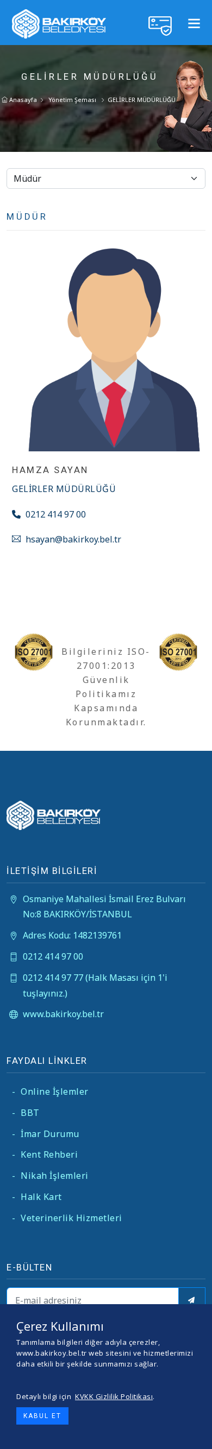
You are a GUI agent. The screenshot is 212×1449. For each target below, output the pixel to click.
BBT (26, 1113)
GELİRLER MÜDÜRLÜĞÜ (142, 99)
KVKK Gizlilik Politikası (114, 1396)
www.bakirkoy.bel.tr (63, 1014)
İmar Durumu (45, 1134)
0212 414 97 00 (54, 514)
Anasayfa (22, 99)
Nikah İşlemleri (50, 1176)
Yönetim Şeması (72, 99)
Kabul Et (42, 1416)
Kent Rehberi (45, 1154)
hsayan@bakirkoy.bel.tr (72, 539)
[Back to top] (195, 1432)
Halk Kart (37, 1197)
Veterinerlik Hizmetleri (67, 1218)
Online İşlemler (50, 1091)
